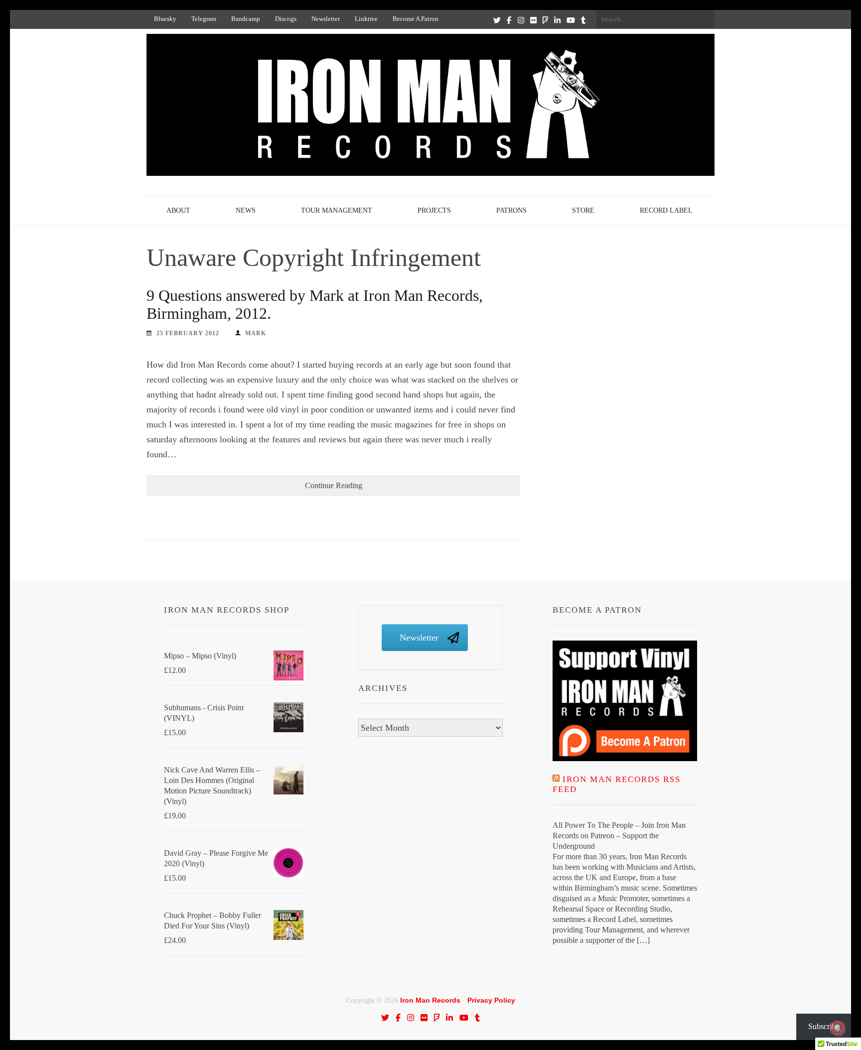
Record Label (666, 210)
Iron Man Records (430, 1000)
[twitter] (497, 20)
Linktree (366, 18)
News (246, 210)
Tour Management (336, 210)
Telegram (203, 18)
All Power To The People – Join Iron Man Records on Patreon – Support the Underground (619, 835)
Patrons (511, 210)
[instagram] (521, 20)
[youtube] (571, 20)
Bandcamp (245, 18)
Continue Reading (333, 485)
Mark (255, 333)
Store (583, 210)
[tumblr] (583, 20)
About (178, 210)
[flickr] (533, 20)
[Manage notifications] (838, 1028)
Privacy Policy (491, 1000)
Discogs (285, 18)
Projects (434, 210)
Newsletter (325, 18)
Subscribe (823, 1026)
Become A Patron (415, 18)
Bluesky (165, 18)
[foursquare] (545, 20)
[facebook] (509, 20)
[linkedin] (557, 20)
